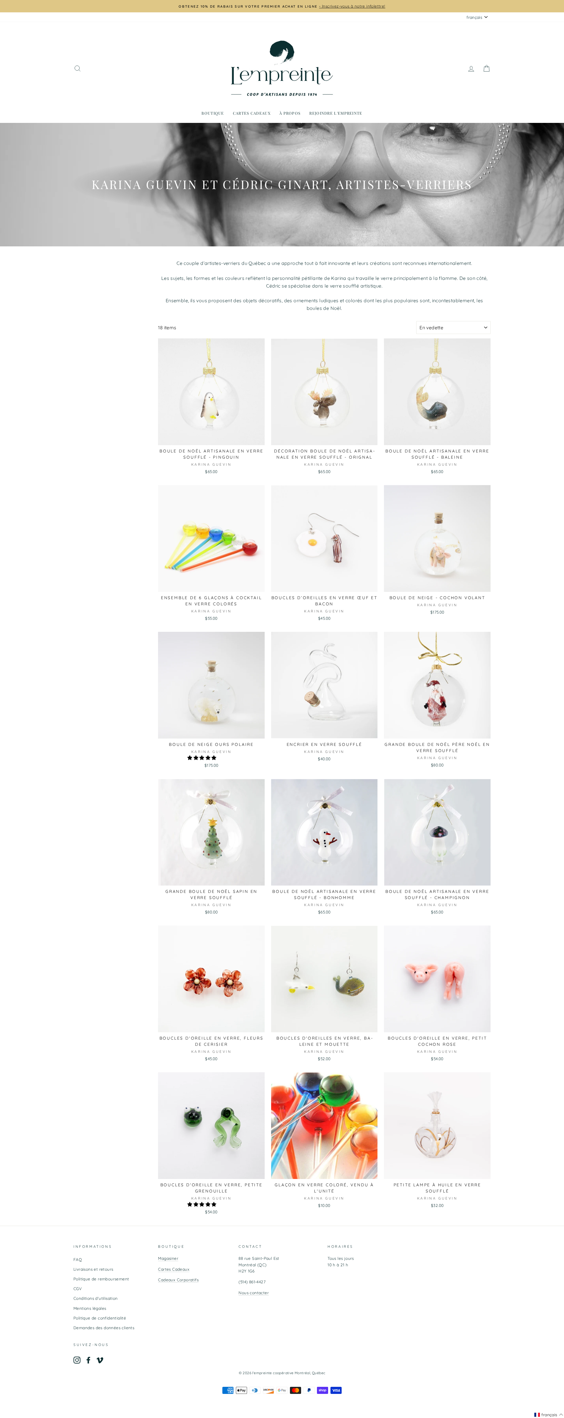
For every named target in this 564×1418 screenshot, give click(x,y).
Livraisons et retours (93, 1269)
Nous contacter (254, 1292)
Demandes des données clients (103, 1327)
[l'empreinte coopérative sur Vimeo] (99, 1360)
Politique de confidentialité (99, 1317)
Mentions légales (89, 1308)
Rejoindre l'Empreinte (335, 113)
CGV (77, 1288)
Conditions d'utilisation (95, 1298)
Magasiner (168, 1258)
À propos (290, 113)
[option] (282, 6)
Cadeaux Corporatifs (178, 1279)
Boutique (213, 113)
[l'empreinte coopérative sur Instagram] (76, 1360)
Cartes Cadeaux (173, 1269)
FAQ (77, 1259)
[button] (202, 758)
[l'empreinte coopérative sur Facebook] (88, 1360)
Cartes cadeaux (252, 113)
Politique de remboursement (101, 1278)
